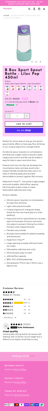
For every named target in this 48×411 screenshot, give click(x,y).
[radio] (7, 88)
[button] (8, 303)
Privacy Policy (20, 382)
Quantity (9, 111)
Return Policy (20, 369)
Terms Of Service (21, 395)
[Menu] (44, 9)
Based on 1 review (11, 295)
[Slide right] (40, 61)
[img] (17, 324)
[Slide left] (32, 61)
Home (6, 15)
